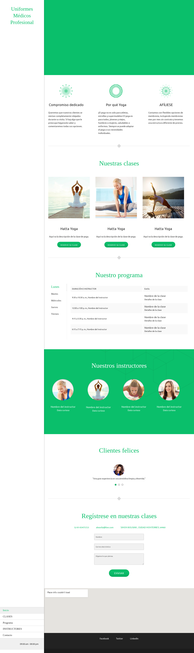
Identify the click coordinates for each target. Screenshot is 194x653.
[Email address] (9, 644)
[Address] (13, 644)
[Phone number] (5, 644)
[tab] (57, 287)
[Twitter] (69, 418)
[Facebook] (65, 418)
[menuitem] (22, 610)
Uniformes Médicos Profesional (22, 15)
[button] (119, 468)
